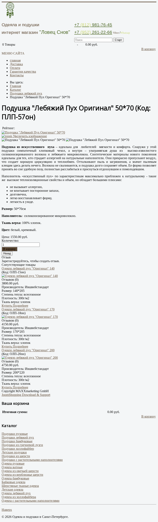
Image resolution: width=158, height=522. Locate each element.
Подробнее (20, 305)
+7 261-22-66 (93, 32)
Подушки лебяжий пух (18, 437)
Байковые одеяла (13, 482)
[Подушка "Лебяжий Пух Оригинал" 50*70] (33, 140)
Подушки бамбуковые (17, 441)
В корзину (148, 49)
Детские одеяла (12, 489)
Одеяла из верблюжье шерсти (22, 474)
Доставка (16, 64)
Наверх (7, 509)
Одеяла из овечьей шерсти (20, 471)
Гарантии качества (23, 71)
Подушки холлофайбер (18, 448)
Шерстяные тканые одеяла (20, 486)
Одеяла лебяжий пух (16, 493)
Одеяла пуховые (13, 463)
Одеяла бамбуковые (15, 478)
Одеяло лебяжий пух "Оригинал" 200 (28, 350)
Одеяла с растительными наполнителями (30, 500)
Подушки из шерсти (16, 456)
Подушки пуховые (15, 434)
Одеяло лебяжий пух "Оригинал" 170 (28, 309)
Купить (7, 305)
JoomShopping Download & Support (26, 395)
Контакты (17, 75)
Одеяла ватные (12, 467)
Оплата (15, 68)
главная (15, 60)
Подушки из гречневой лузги (22, 445)
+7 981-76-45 (93, 24)
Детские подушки (14, 452)
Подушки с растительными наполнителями (32, 460)
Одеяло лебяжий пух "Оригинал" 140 (28, 268)
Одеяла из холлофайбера (19, 497)
